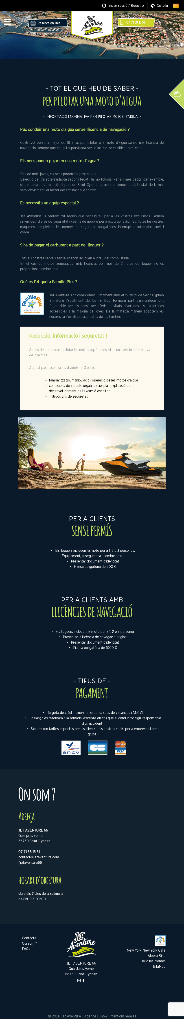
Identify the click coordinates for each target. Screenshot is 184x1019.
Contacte (29, 938)
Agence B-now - (97, 1016)
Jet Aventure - (72, 1016)
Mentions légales (123, 1016)
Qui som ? (29, 943)
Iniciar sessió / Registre (126, 5)
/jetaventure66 (30, 862)
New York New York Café (146, 950)
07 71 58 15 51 (135, 22)
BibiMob (159, 966)
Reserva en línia (49, 23)
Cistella (162, 5)
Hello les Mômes (153, 961)
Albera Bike (157, 956)
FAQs (26, 949)
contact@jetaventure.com (38, 857)
